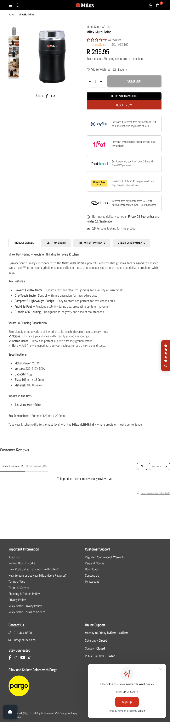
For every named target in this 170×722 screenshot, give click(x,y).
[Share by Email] (53, 95)
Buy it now (124, 105)
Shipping (109, 58)
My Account (92, 581)
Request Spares (94, 563)
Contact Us (92, 575)
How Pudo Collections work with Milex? (33, 569)
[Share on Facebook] (47, 95)
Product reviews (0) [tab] (12, 466)
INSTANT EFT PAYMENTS (92, 242)
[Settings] (150, 5)
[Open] (10, 712)
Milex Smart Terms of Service (26, 612)
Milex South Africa (98, 27)
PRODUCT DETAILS (24, 242)
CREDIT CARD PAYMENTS (131, 242)
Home (11, 14)
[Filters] (142, 466)
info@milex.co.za (24, 640)
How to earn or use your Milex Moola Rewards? (37, 575)
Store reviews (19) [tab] (36, 466)
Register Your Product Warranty (105, 557)
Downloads (92, 569)
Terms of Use (16, 581)
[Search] (18, 5)
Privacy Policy (17, 600)
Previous (23, 56)
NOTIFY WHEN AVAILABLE (124, 96)
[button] (97, 40)
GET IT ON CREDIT (56, 242)
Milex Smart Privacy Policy (25, 606)
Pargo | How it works (21, 563)
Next (80, 56)
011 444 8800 (22, 633)
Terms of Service (18, 588)
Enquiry (122, 69)
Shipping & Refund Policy (24, 594)
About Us (14, 557)
